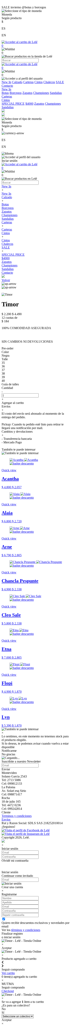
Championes (41, 93)
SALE (60, 82)
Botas (5, 93)
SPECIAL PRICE (13, 103)
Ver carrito (8, 973)
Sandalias (56, 93)
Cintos (38, 82)
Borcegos (16, 93)
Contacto (7, 85)
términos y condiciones (25, 930)
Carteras (28, 82)
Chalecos (49, 82)
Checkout (8, 991)
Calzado (17, 82)
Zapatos (27, 93)
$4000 (29, 103)
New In (6, 82)
